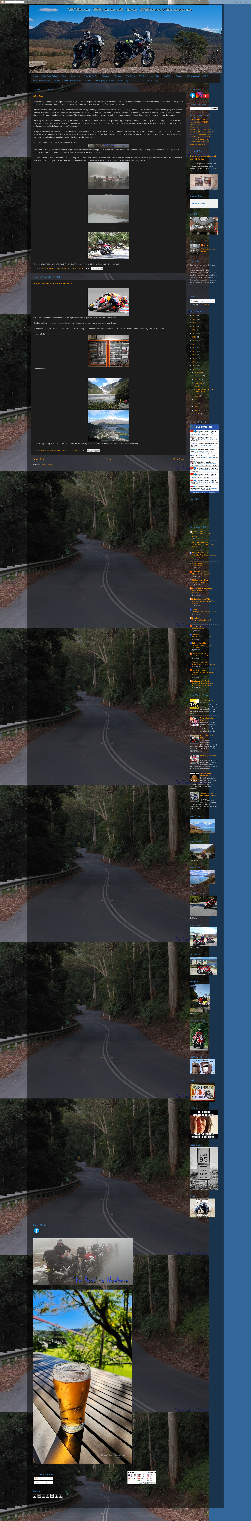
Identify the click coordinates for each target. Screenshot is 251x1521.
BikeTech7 (196, 618)
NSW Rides (117, 76)
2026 (194, 315)
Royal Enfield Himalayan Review (203, 664)
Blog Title (38, 95)
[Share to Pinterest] (102, 268)
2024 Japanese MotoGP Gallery (145, 80)
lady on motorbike (199, 643)
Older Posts (178, 459)
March (197, 414)
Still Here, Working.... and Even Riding (202, 673)
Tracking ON (211, 492)
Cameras (105, 76)
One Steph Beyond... (200, 662)
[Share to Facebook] (99, 268)
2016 (194, 351)
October (198, 379)
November (199, 376)
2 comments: (75, 450)
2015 (194, 355)
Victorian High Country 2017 (200, 129)
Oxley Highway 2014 (197, 144)
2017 (194, 347)
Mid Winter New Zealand (201, 574)
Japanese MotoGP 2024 (198, 119)
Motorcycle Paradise (200, 542)
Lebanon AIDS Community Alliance (201, 535)
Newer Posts (39, 459)
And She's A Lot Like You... (201, 656)
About (35, 76)
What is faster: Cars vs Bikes (208, 719)
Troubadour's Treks (200, 653)
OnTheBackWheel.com (201, 552)
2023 (194, 326)
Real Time (204, 492)
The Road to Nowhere (210, 439)
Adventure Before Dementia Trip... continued (203, 602)
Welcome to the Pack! (199, 582)
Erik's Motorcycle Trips (201, 599)
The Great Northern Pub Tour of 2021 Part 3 (208, 795)
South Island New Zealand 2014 (201, 141)
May (196, 406)
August (197, 396)
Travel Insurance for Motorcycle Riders (203, 545)
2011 (194, 369)
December (198, 372)
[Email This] (92, 268)
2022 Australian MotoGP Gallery (77, 80)
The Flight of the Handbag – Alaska (204, 611)
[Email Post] (87, 268)
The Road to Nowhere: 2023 (205, 470)
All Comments (41, 1483)
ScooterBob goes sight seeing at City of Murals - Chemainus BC (203, 684)
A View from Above (199, 571)
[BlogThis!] (94, 268)
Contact (178, 76)
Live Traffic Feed (204, 427)
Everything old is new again (208, 756)
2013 (194, 362)
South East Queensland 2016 (200, 136)
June (196, 403)
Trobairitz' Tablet (199, 670)
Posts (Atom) (48, 464)
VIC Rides (130, 76)
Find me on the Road (200, 580)
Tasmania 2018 (195, 127)
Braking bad (196, 592)
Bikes (64, 76)
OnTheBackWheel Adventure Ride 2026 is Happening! (204, 556)
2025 (194, 319)
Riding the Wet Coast (200, 681)
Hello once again (198, 628)
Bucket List (75, 76)
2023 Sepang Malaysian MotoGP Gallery (111, 80)
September (199, 383)
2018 (194, 344)
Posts (38, 1478)
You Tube (167, 76)
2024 (194, 322)
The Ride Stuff (198, 626)
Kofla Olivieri (197, 531)
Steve (206, 245)
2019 (194, 340)
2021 (194, 333)
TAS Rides (143, 76)
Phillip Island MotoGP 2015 (200, 139)
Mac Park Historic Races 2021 (202, 637)
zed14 (194, 609)
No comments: (78, 268)
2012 (194, 365)
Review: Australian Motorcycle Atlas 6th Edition (203, 157)
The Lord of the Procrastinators (206, 774)
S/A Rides (155, 76)
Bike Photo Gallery (50, 76)
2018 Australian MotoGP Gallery (199, 76)
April (197, 410)
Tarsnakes (196, 634)
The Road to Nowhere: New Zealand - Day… (203, 464)
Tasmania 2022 (195, 124)
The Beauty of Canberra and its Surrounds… (202, 646)
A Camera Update (206, 700)
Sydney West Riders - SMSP (208, 737)
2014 (194, 358)
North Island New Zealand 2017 (201, 132)
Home (109, 459)
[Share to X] (97, 268)
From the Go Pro (91, 76)
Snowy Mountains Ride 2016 (200, 134)
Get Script (196, 492)
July (196, 399)
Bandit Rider (197, 563)
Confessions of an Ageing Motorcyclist (202, 589)
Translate (207, 304)
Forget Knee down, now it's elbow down (52, 283)
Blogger (130, 1503)
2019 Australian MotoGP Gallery (46, 80)
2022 (194, 330)
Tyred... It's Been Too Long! (201, 620)
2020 (194, 337)
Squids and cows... (198, 565)
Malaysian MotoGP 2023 (199, 122)
